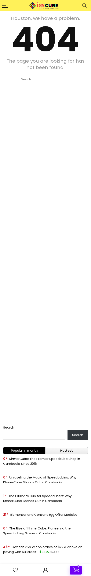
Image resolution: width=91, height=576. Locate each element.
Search (8, 427)
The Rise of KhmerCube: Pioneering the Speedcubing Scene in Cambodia (37, 530)
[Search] (84, 5)
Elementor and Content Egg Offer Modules (43, 514)
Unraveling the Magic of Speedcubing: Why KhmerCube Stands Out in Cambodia (39, 479)
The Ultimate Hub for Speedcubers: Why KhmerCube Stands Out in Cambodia (37, 498)
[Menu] (5, 5)
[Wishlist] (15, 570)
